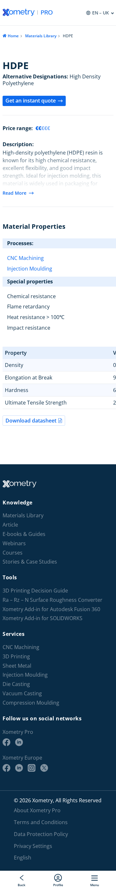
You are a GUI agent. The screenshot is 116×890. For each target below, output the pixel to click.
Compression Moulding (31, 702)
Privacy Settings (33, 846)
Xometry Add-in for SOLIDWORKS (42, 618)
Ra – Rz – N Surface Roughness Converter (52, 600)
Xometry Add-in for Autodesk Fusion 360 (51, 609)
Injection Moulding (29, 268)
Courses (13, 552)
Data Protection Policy (41, 834)
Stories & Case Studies (30, 561)
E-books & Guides (24, 534)
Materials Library (40, 36)
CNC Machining (25, 258)
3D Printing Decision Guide (35, 590)
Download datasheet (30, 420)
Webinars (14, 543)
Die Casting (16, 684)
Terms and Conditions (41, 822)
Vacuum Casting (22, 693)
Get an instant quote (30, 100)
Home (13, 36)
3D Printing (16, 656)
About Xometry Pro (37, 810)
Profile (58, 885)
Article (10, 524)
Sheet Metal (17, 666)
